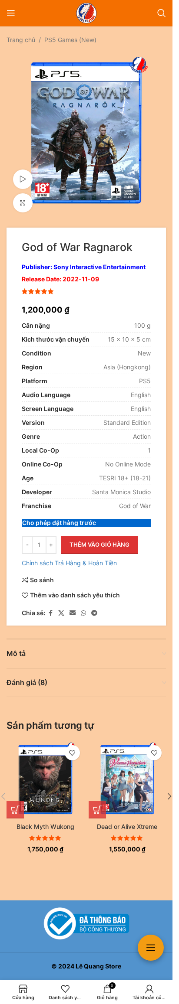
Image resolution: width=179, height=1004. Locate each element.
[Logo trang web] (86, 12)
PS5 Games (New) (70, 39)
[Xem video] (23, 173)
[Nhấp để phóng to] (23, 196)
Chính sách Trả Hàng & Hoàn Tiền (69, 556)
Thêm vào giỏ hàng (99, 538)
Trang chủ (21, 39)
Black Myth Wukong (45, 820)
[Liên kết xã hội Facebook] (50, 607)
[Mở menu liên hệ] (151, 948)
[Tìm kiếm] (161, 13)
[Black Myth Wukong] (45, 773)
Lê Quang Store (98, 966)
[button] (15, 803)
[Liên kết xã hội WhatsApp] (83, 607)
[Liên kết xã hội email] (72, 607)
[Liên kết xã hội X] (61, 607)
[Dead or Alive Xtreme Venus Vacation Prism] (127, 773)
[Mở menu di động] (11, 13)
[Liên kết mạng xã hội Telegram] (94, 607)
